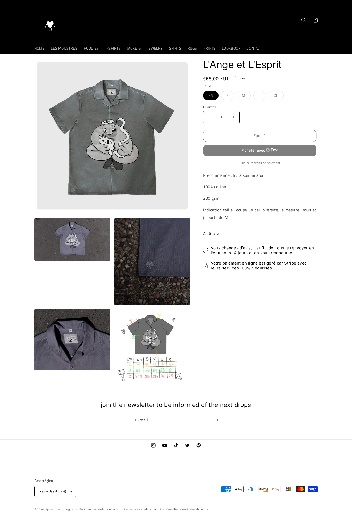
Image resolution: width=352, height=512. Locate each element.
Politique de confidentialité (143, 509)
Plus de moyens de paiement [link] (259, 163)
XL (279, 96)
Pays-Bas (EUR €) (53, 491)
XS (213, 96)
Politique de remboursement (99, 509)
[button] (303, 20)
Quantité (210, 107)
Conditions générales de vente (187, 509)
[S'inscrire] (216, 420)
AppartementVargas (59, 509)
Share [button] (214, 233)
